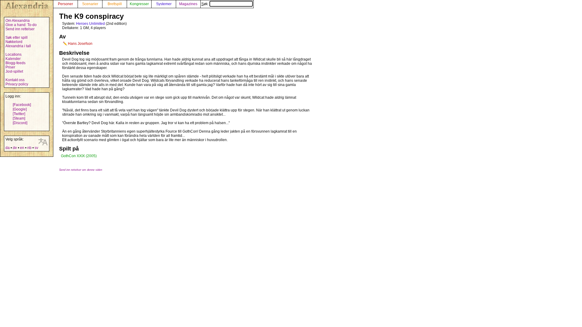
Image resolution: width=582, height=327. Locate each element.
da (7, 148)
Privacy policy (16, 84)
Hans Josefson (80, 43)
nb (29, 148)
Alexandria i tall (18, 46)
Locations (13, 54)
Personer (65, 4)
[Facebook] (22, 105)
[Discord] (20, 123)
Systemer (164, 4)
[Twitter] (19, 114)
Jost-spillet (14, 71)
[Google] (20, 109)
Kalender (13, 59)
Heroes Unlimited (90, 23)
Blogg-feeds (15, 63)
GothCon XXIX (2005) (79, 156)
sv (36, 148)
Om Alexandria (17, 20)
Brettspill (115, 4)
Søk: (205, 4)
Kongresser (139, 4)
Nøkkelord (13, 42)
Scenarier (90, 4)
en (22, 148)
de (15, 148)
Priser (10, 67)
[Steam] (19, 118)
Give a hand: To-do (21, 25)
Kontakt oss (15, 80)
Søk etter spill (16, 37)
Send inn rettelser (20, 29)
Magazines (188, 4)
